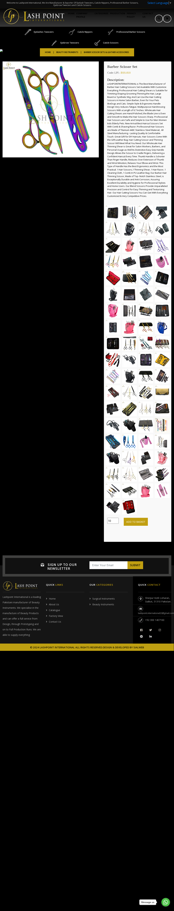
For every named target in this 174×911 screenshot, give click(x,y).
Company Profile (81, 15)
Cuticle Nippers (85, 31)
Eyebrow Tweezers (69, 42)
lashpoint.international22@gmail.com (156, 613)
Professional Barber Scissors (130, 31)
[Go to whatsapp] (165, 902)
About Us (54, 604)
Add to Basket (135, 521)
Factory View (56, 615)
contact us (147, 15)
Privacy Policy (131, 15)
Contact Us (55, 621)
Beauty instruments (103, 604)
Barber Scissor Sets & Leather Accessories (106, 52)
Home (71, 13)
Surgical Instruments (103, 598)
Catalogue (54, 610)
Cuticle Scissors (110, 42)
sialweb (138, 647)
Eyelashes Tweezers (44, 31)
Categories (101, 13)
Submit (135, 565)
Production (117, 13)
